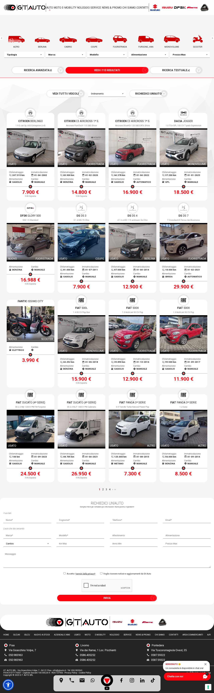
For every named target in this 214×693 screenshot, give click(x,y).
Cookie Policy (85, 673)
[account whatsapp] (93, 680)
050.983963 (16, 655)
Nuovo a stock (42, 635)
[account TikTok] (153, 680)
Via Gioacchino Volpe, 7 (22, 650)
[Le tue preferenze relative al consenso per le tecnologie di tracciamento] (208, 687)
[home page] (24, 7)
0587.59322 (158, 655)
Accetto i (80, 573)
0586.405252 (87, 655)
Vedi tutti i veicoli (65, 93)
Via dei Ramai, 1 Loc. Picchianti (98, 650)
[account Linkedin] (142, 680)
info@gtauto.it (59, 670)
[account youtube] (107, 688)
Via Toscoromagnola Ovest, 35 (169, 650)
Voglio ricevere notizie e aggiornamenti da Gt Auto (127, 573)
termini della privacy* (85, 574)
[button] (8, 685)
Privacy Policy (71, 673)
